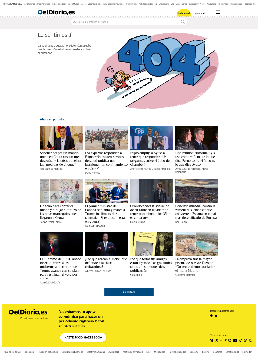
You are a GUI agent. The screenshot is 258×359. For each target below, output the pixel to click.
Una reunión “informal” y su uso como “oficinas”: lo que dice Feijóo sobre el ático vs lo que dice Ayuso (196, 159)
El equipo (29, 352)
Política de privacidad (133, 352)
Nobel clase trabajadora (148, 4)
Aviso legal (113, 352)
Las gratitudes (73, 4)
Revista (205, 352)
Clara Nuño (136, 274)
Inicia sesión (200, 13)
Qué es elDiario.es (12, 352)
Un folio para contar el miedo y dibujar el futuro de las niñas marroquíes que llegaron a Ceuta (60, 212)
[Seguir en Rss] (250, 340)
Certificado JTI (232, 352)
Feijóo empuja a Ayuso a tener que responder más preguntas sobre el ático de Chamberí (150, 159)
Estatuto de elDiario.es (72, 352)
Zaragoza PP (194, 4)
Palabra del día (249, 4)
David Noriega (92, 172)
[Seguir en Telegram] (225, 340)
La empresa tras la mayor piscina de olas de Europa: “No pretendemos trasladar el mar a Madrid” (195, 265)
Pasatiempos (223, 4)
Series (178, 4)
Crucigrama (211, 4)
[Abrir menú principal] (218, 12)
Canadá (83, 4)
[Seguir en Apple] (216, 315)
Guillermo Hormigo (185, 274)
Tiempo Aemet (131, 4)
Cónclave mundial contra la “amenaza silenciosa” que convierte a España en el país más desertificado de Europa (196, 212)
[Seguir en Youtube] (235, 340)
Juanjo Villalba (137, 221)
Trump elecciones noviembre (113, 4)
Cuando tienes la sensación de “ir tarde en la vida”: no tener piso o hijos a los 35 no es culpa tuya (150, 212)
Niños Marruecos (43, 4)
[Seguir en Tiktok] (240, 340)
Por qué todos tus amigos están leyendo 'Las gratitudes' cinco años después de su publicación (151, 265)
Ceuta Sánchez (29, 4)
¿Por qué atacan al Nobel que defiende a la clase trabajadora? (106, 263)
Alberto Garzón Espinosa (98, 270)
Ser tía (184, 4)
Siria (172, 4)
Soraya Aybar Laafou (51, 221)
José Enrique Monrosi (51, 168)
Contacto (194, 352)
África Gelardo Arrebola (157, 168)
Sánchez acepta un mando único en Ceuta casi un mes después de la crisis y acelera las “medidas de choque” (60, 159)
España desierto (94, 4)
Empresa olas (164, 4)
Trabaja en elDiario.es (48, 352)
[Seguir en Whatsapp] (245, 340)
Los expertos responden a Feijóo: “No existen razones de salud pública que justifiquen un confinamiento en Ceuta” (106, 160)
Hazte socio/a (184, 13)
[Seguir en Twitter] (216, 340)
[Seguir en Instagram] (229, 340)
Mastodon (247, 352)
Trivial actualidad (236, 4)
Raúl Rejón (181, 221)
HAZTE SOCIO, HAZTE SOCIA (83, 337)
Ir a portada (129, 291)
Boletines (217, 352)
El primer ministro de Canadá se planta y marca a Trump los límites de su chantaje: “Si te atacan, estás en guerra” (105, 213)
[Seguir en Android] (211, 315)
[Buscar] (183, 21)
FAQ (148, 352)
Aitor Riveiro (136, 168)
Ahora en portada (52, 119)
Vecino (203, 4)
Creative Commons (96, 352)
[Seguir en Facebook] (221, 340)
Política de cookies (177, 352)
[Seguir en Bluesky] (211, 340)
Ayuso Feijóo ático (59, 4)
